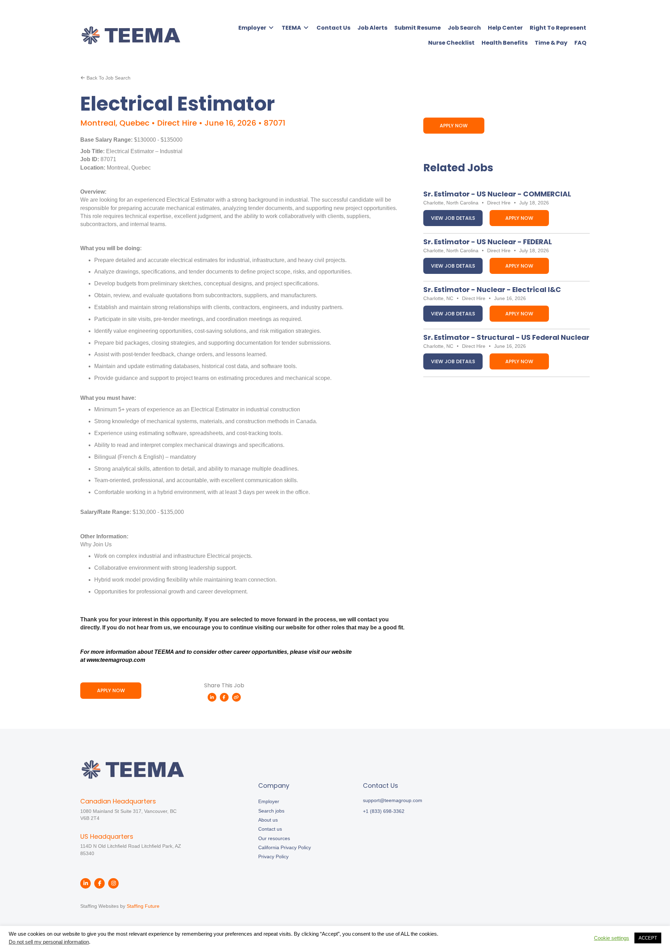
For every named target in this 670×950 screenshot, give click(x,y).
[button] (105, 77)
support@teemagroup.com (392, 800)
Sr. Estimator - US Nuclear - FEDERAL (487, 242)
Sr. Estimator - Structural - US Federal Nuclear (506, 337)
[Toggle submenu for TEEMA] (306, 28)
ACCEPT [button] (648, 938)
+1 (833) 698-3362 (383, 811)
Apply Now (519, 218)
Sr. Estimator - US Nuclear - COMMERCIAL (497, 194)
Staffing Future (143, 906)
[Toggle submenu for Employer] (271, 28)
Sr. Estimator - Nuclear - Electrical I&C (492, 289)
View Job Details (453, 218)
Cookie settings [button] (611, 938)
